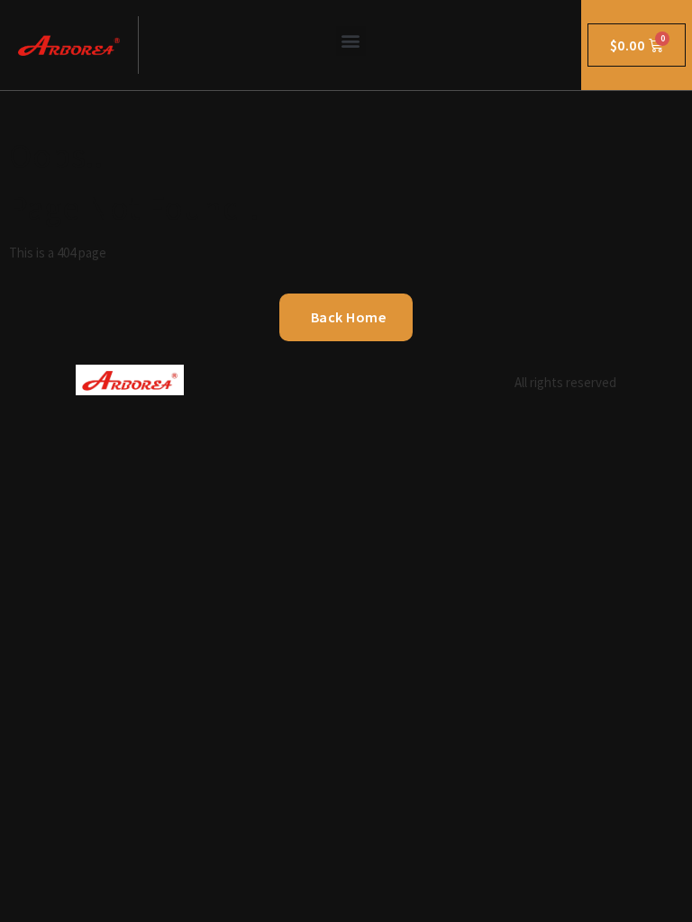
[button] (351, 41)
